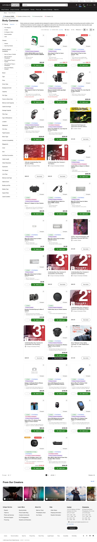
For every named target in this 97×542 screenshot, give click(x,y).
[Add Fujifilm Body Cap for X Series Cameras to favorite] (66, 291)
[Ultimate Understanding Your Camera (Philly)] (34, 152)
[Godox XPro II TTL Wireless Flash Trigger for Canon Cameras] (34, 406)
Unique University (14, 9)
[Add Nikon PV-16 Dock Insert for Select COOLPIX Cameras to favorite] (43, 221)
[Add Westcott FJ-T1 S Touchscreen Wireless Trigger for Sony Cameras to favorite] (66, 327)
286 (53, 475)
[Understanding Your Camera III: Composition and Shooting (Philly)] (34, 333)
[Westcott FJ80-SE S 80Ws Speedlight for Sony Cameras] (57, 78)
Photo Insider (88, 1)
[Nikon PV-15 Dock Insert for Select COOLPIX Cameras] (34, 261)
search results (12, 12)
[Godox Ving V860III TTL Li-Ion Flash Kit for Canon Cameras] (57, 114)
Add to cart (38, 65)
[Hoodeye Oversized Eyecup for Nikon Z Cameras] (34, 297)
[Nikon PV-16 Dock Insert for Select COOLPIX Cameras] (34, 226)
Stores (94, 1)
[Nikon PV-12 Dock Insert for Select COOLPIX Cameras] (80, 189)
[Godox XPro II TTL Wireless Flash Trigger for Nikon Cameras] (80, 370)
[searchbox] (45, 5)
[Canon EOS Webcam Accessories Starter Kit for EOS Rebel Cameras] (57, 370)
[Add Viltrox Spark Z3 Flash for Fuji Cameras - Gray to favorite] (43, 72)
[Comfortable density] (91, 30)
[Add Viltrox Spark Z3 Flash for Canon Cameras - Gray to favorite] (66, 35)
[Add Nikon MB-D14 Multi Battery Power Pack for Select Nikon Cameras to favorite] (66, 438)
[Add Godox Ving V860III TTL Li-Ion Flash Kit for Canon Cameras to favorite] (66, 109)
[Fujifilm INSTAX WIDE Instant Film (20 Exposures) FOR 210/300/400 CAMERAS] (34, 41)
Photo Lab (38, 9)
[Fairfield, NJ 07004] (76, 5)
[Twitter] (83, 536)
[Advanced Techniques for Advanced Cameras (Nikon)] (80, 115)
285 (51, 475)
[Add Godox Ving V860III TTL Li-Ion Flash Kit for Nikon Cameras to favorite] (90, 72)
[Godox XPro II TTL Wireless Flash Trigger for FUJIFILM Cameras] (80, 406)
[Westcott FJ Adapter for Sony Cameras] (34, 189)
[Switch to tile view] (84, 30)
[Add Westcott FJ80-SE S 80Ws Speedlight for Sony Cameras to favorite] (66, 72)
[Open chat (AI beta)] (80, 5)
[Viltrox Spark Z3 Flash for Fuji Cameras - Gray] (34, 78)
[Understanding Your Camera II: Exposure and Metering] (80, 262)
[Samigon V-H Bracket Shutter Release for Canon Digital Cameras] (34, 370)
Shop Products (5, 9)
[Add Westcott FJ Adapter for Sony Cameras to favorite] (43, 183)
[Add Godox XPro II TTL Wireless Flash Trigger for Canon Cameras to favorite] (43, 400)
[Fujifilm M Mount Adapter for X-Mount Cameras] (80, 152)
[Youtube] (93, 536)
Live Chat (61, 29)
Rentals (32, 9)
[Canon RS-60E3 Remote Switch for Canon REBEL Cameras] (57, 189)
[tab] (8, 16)
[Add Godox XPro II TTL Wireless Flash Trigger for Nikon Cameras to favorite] (90, 365)
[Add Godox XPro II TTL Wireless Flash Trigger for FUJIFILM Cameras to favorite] (90, 400)
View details (85, 139)
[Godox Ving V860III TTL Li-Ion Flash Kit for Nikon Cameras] (80, 78)
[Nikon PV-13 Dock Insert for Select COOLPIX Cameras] (57, 226)
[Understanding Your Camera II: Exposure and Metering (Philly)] (80, 297)
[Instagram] (87, 536)
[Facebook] (90, 536)
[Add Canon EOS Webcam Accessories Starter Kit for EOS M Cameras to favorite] (66, 400)
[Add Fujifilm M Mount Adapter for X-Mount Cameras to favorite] (90, 146)
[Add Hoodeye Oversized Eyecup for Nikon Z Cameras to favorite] (43, 291)
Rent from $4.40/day (58, 358)
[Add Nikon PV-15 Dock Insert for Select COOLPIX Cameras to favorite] (43, 256)
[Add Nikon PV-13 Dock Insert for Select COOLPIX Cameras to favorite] (66, 221)
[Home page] (11, 5)
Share (68, 29)
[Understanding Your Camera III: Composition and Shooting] (57, 262)
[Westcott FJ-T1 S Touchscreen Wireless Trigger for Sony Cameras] (57, 332)
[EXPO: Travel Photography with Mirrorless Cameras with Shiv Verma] (80, 227)
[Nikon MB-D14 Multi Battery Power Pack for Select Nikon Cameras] (57, 443)
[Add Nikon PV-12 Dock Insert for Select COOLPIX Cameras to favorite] (90, 183)
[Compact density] (93, 30)
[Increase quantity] (30, 65)
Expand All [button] (12, 24)
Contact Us (72, 528)
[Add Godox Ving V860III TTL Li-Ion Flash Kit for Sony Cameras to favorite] (43, 109)
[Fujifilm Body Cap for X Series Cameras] (57, 297)
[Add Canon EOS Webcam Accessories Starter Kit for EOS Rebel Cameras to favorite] (66, 365)
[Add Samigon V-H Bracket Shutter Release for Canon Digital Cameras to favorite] (43, 365)
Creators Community (74, 1)
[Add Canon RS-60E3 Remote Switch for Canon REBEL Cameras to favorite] (66, 183)
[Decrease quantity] (26, 65)
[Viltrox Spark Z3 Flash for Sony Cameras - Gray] (80, 41)
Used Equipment (25, 9)
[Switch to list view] (87, 30)
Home (5, 12)
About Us (82, 1)
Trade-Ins (56, 9)
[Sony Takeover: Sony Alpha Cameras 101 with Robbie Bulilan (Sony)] (80, 333)
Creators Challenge (47, 9)
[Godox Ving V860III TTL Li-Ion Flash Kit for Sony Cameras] (34, 114)
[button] (94, 5)
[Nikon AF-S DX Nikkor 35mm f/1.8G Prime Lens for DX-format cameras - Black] (34, 443)
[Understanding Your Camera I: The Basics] (57, 152)
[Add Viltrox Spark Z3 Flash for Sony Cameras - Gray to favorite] (90, 35)
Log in (90, 5)
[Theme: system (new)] (84, 5)
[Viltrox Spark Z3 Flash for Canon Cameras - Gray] (57, 41)
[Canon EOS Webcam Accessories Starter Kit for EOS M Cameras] (57, 406)
